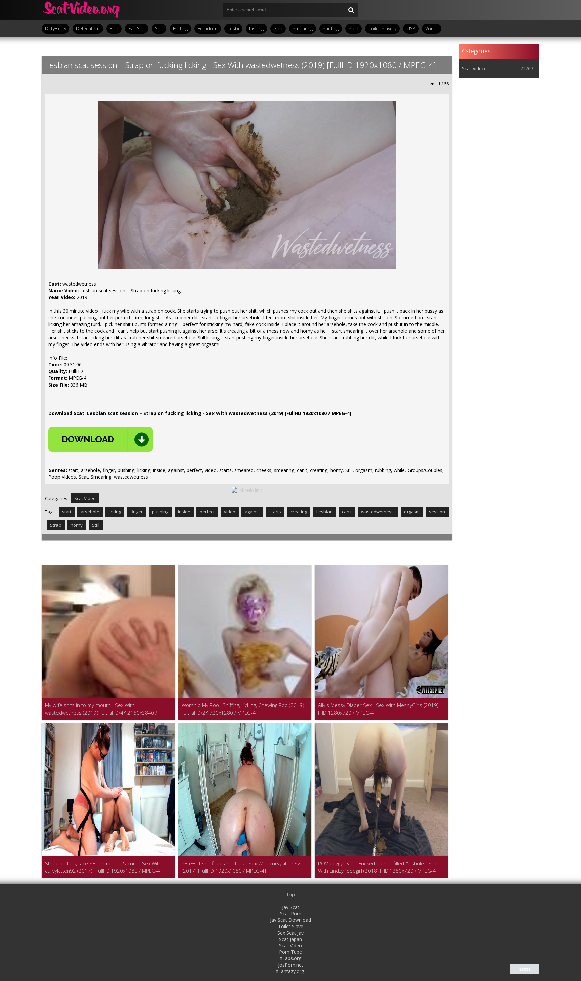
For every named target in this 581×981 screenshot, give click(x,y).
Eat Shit (136, 28)
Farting (180, 28)
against (252, 512)
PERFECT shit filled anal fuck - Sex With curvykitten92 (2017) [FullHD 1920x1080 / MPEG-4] (241, 867)
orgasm (412, 512)
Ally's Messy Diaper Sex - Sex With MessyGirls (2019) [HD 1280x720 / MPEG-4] (378, 709)
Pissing (256, 28)
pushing (160, 512)
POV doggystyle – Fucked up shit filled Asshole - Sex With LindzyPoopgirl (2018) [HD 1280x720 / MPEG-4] (377, 867)
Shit (159, 28)
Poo (278, 28)
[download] (100, 439)
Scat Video (85, 498)
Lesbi (233, 28)
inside (184, 512)
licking (115, 512)
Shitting (331, 28)
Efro (114, 28)
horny (77, 525)
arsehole (90, 512)
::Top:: (290, 894)
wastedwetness (378, 512)
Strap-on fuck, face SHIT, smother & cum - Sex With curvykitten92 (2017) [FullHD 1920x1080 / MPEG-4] (103, 867)
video (229, 512)
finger (136, 512)
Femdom (208, 28)
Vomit (431, 28)
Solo (353, 28)
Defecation (88, 28)
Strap (55, 525)
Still (95, 525)
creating (298, 512)
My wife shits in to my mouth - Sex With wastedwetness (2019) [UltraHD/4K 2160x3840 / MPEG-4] (101, 709)
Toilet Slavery (382, 28)
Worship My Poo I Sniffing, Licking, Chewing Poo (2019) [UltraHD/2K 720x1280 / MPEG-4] (243, 709)
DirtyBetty (55, 28)
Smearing (303, 28)
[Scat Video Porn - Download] (82, 10)
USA (410, 28)
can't (347, 512)
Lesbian (324, 512)
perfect (207, 512)
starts (275, 512)
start (66, 512)
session (437, 512)
